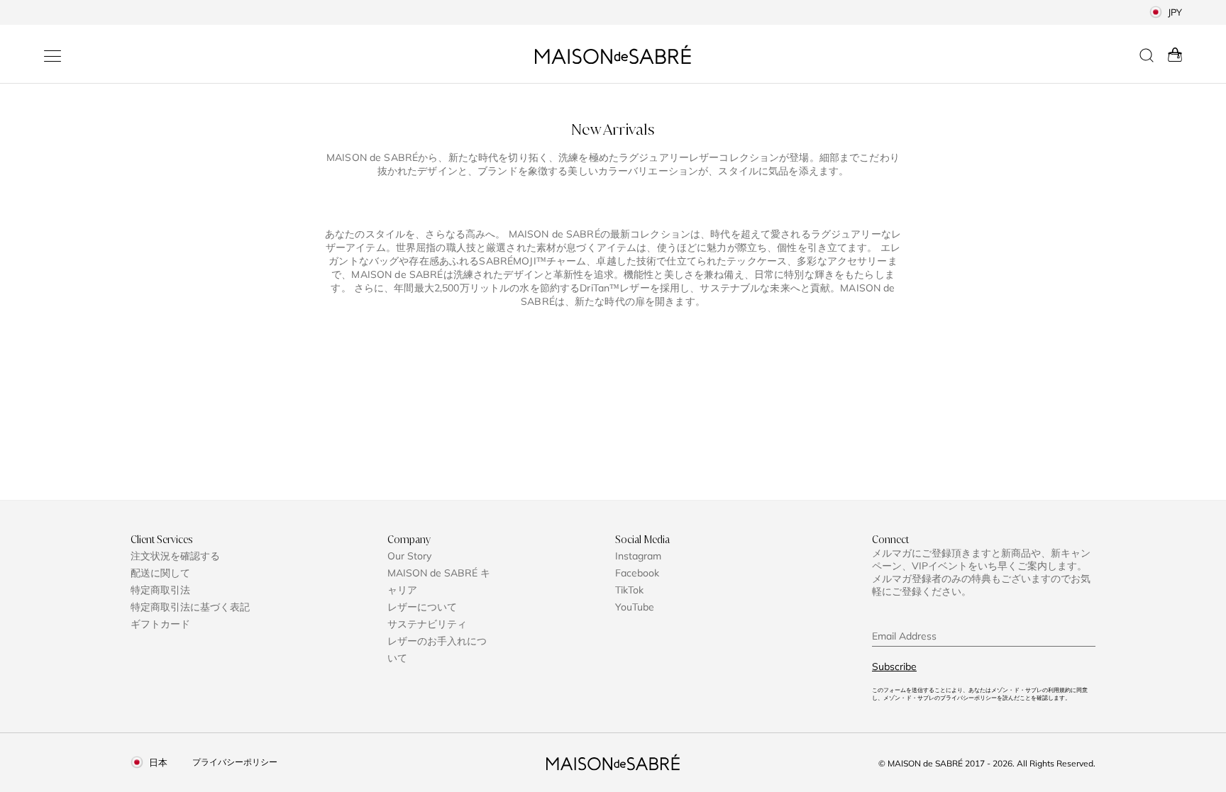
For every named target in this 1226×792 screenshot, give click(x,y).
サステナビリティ (427, 624)
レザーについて (422, 607)
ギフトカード (160, 624)
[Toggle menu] (52, 56)
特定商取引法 (160, 590)
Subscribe (894, 666)
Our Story (409, 556)
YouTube (634, 607)
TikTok (629, 590)
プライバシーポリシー (234, 762)
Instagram (638, 556)
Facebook (637, 573)
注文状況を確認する (175, 556)
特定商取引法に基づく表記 (190, 607)
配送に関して (160, 573)
